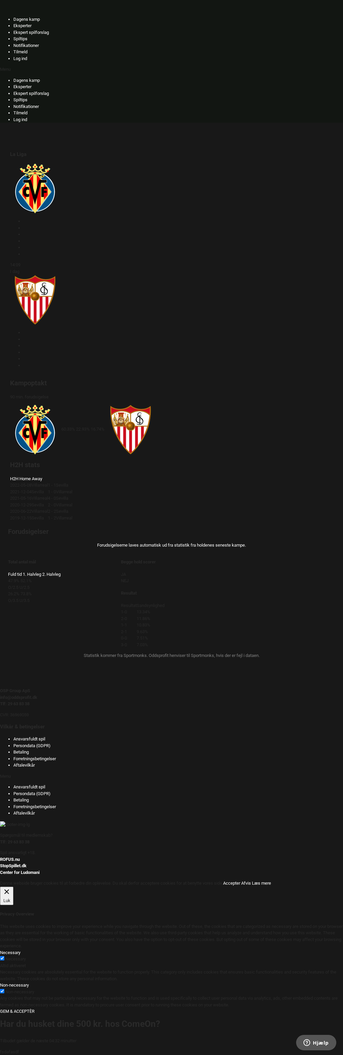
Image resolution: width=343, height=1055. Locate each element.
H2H (14, 478)
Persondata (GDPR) (32, 745)
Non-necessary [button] (14, 985)
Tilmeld (20, 51)
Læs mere (261, 883)
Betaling (21, 752)
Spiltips (20, 38)
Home (25, 478)
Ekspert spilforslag (31, 32)
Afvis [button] (246, 883)
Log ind (20, 58)
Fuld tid (15, 574)
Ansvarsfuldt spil (29, 738)
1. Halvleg (32, 574)
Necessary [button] (10, 952)
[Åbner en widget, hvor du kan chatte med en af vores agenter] (316, 1043)
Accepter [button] (231, 883)
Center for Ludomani (20, 872)
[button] (171, 69)
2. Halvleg (51, 574)
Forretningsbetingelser (34, 758)
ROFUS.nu (10, 859)
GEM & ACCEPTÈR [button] (17, 1011)
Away (37, 478)
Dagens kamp (26, 19)
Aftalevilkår (24, 765)
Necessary (15, 958)
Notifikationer (26, 45)
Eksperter (22, 25)
